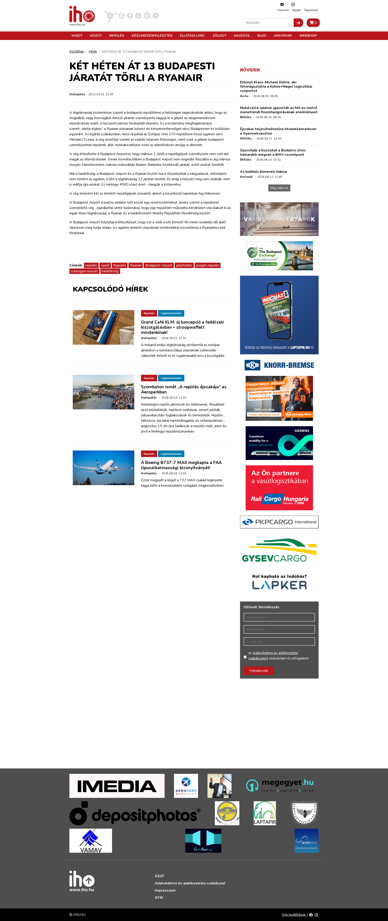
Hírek (93, 51)
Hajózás (241, 35)
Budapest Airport (158, 265)
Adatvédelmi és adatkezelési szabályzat (190, 883)
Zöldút (219, 35)
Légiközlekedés (171, 313)
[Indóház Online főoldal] (156, 15)
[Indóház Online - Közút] (122, 15)
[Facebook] (281, 4)
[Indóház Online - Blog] (130, 15)
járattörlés (184, 265)
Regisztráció (311, 10)
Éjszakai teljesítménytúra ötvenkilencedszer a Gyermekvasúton (278, 131)
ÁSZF (159, 876)
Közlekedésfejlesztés (152, 35)
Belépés (296, 10)
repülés (91, 265)
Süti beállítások (294, 914)
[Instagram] (292, 4)
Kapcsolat (283, 10)
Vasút (76, 35)
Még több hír (279, 188)
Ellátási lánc (192, 35)
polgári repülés (207, 265)
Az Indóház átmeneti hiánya (263, 171)
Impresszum (165, 890)
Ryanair (135, 265)
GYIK (159, 897)
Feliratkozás (258, 670)
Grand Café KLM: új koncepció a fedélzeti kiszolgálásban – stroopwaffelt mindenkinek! (182, 327)
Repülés (116, 35)
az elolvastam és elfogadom (278, 655)
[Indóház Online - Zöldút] (138, 15)
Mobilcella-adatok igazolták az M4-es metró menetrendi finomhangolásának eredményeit (278, 110)
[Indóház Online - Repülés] (110, 15)
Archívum (283, 35)
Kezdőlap (76, 51)
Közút (96, 35)
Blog (261, 35)
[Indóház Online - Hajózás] (146, 15)
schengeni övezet (84, 271)
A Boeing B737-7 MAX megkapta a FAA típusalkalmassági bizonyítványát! (181, 465)
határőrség (110, 271)
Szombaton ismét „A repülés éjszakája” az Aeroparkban (184, 389)
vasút (105, 265)
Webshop (308, 35)
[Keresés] (298, 22)
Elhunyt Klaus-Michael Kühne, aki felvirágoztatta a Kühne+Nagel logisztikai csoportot (276, 86)
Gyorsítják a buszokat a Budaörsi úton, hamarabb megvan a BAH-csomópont (273, 152)
